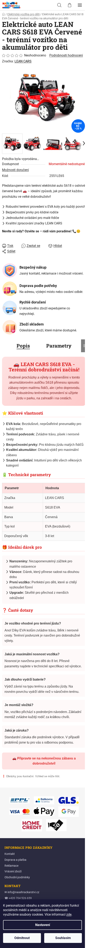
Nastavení (42, 925)
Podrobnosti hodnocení (66, 55)
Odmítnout (22, 938)
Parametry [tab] (58, 345)
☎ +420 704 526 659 (18, 898)
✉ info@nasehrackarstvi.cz (22, 892)
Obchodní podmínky (17, 877)
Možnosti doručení (15, 170)
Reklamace (11, 865)
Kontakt (10, 853)
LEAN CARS (23, 61)
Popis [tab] (23, 345)
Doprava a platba (15, 859)
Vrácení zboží (13, 871)
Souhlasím (63, 938)
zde (68, 914)
